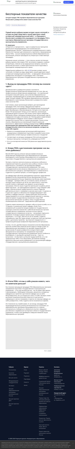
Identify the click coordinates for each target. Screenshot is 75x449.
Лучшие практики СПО (14, 404)
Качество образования (18, 25)
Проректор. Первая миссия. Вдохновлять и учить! (45, 420)
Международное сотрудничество (13, 381)
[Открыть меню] (2, 2)
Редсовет (26, 373)
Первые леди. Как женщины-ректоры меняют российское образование (44, 400)
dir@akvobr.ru (58, 377)
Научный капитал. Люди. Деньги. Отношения (44, 426)
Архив (25, 385)
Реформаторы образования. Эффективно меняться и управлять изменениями (43, 411)
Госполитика (12, 370)
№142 (29, 70)
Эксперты (11, 385)
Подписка (26, 376)
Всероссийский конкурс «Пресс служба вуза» (43, 371)
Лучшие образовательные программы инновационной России (14, 392)
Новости (26, 382)
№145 (8, 25)
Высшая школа (13, 378)
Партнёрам (27, 379)
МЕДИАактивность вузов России (44, 377)
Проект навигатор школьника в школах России (45, 433)
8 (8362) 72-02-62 (58, 389)
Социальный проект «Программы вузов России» (44, 383)
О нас (25, 370)
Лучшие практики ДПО (14, 399)
